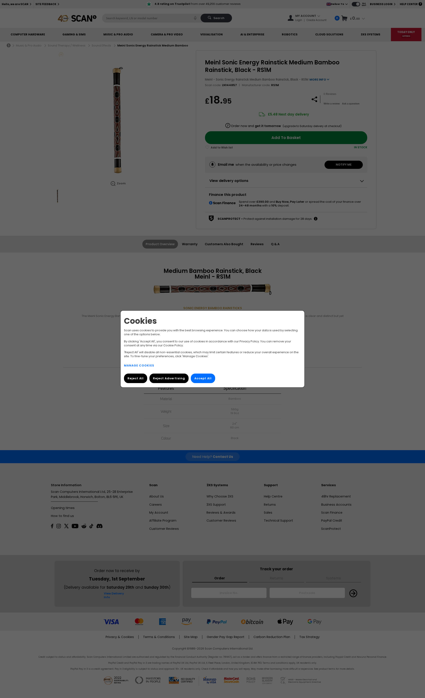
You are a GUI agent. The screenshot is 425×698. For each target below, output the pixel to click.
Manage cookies (139, 365)
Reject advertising (169, 378)
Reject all (136, 378)
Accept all (203, 378)
